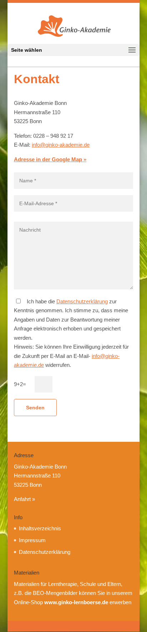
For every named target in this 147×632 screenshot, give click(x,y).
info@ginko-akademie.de (61, 145)
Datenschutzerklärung (82, 301)
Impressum (32, 540)
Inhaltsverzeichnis (40, 528)
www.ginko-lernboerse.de (76, 602)
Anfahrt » (24, 499)
